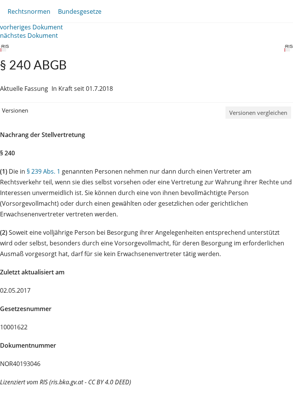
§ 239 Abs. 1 (43, 171)
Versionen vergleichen (258, 112)
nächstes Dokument (29, 35)
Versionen (15, 110)
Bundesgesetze (79, 11)
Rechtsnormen (29, 11)
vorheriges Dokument (31, 27)
